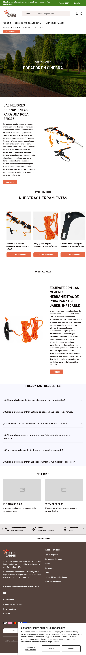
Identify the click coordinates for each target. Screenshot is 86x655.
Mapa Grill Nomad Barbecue (56, 577)
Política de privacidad (50, 641)
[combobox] (46, 13)
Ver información (19, 255)
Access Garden (12, 641)
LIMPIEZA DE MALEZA (55, 23)
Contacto (7, 613)
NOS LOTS (39, 27)
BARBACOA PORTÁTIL (12, 27)
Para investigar (9, 609)
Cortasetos (49, 568)
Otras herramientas (53, 581)
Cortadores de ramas (53, 559)
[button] (81, 13)
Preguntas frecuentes (12, 604)
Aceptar (51, 648)
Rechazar (71, 648)
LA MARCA (27, 27)
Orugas (48, 563)
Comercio (10, 182)
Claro (47, 572)
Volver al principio (43, 538)
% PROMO (7, 23)
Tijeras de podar (51, 554)
